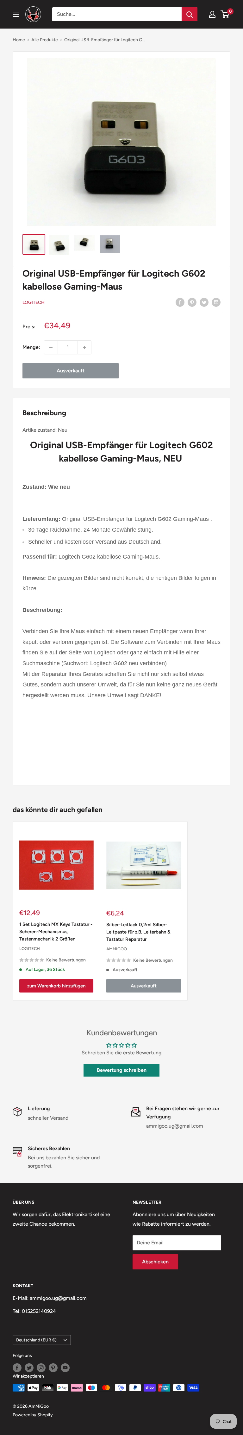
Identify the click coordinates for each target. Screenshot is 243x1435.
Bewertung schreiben (121, 1070)
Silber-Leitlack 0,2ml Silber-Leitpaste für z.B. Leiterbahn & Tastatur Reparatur (138, 932)
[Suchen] (189, 14)
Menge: (31, 347)
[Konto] (212, 14)
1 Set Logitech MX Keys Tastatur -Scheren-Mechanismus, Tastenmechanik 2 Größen (55, 931)
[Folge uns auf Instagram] (41, 1367)
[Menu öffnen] (16, 14)
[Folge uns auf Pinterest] (53, 1367)
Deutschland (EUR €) (36, 1339)
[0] (225, 14)
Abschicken (155, 1262)
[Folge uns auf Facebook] (17, 1367)
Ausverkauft (70, 371)
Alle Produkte (44, 40)
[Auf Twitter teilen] (204, 302)
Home (19, 40)
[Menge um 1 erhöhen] (84, 347)
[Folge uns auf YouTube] (65, 1367)
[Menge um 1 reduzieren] (51, 347)
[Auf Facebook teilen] (180, 302)
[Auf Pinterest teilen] (192, 302)
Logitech (33, 302)
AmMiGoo (116, 949)
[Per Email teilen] (216, 302)
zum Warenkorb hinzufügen (56, 986)
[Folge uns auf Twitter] (29, 1367)
